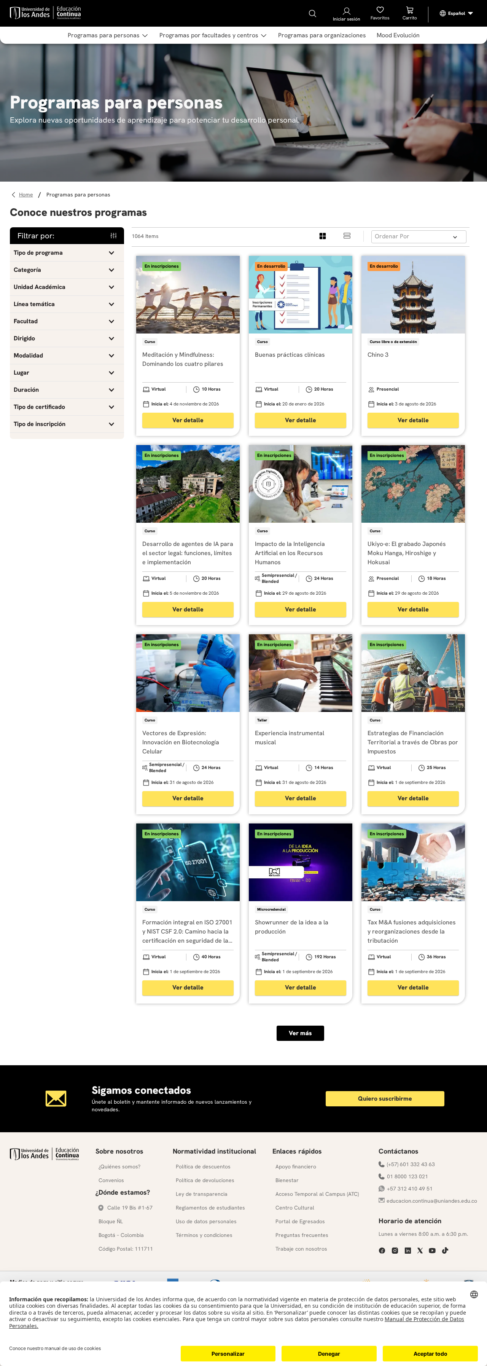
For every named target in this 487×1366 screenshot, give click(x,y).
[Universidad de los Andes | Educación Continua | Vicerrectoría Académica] (44, 1158)
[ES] (456, 13)
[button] (67, 252)
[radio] (323, 236)
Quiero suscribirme (385, 1099)
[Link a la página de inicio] (27, 194)
